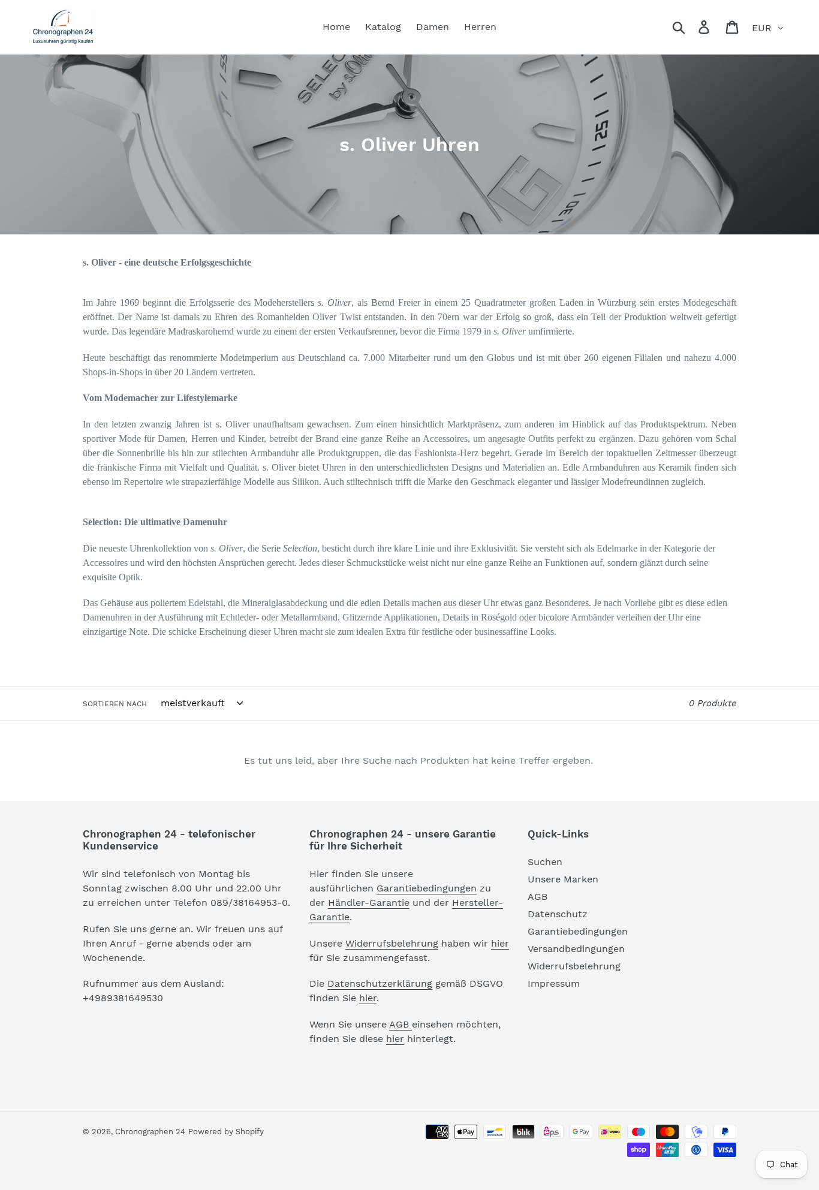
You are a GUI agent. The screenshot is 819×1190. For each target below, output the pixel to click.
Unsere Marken (563, 879)
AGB (400, 1024)
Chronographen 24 (150, 1131)
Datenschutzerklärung (379, 983)
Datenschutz (558, 914)
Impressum (554, 983)
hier (500, 943)
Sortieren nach (115, 704)
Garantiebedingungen (427, 888)
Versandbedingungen (576, 948)
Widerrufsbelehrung (391, 943)
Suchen (545, 861)
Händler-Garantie (369, 902)
